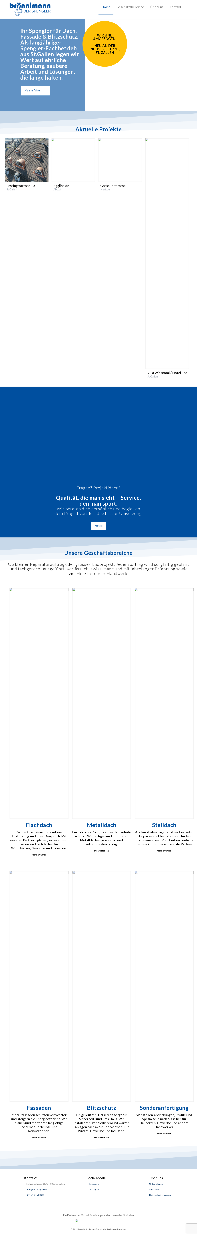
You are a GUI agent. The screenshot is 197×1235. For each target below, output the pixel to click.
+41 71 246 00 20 (35, 1195)
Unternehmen (156, 1184)
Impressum (154, 1189)
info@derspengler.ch (37, 1189)
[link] (26, 160)
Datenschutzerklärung (160, 1195)
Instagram (94, 1189)
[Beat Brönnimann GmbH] (30, 9)
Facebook (94, 1184)
